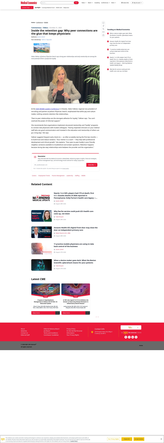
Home (33, 22)
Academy (97, 3)
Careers (34, 175)
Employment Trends (44, 175)
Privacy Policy (71, 329)
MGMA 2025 (59, 7)
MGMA (83, 175)
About (23, 329)
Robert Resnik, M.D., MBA (63, 233)
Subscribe (91, 165)
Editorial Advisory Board (51, 329)
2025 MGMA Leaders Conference (47, 109)
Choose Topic (26, 7)
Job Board (47, 331)
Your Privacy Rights (73, 335)
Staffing (77, 175)
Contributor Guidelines (51, 335)
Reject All (126, 439)
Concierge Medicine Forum (48, 7)
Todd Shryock (59, 217)
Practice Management (58, 175)
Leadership (70, 175)
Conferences (104, 3)
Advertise (24, 331)
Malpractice (66, 7)
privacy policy (65, 168)
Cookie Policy (74, 441)
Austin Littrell (59, 201)
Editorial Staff (25, 335)
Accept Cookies (139, 439)
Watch (89, 3)
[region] (82, 439)
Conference (39, 22)
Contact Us (24, 333)
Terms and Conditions (51, 333)
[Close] (161, 439)
